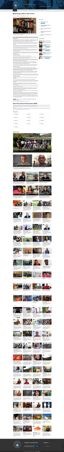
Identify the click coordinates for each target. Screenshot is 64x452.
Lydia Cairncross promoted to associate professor (36, 266)
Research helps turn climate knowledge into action (46, 41)
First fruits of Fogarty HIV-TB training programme (16, 349)
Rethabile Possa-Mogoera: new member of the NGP (27, 231)
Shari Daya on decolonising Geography (16, 254)
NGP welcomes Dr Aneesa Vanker (27, 301)
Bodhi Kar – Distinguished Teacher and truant (45, 180)
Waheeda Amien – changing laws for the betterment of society (44, 194)
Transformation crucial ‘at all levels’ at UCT (36, 325)
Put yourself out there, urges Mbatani (46, 337)
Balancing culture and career (46, 384)
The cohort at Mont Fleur (36, 420)
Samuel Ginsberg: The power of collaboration (46, 373)
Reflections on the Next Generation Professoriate (27, 278)
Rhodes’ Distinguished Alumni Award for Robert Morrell (36, 242)
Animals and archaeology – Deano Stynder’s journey (32, 180)
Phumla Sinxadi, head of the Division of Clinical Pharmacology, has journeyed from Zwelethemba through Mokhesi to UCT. (19, 197)
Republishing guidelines (37, 451)
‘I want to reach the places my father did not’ (46, 314)
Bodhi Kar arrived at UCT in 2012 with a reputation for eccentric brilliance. (44, 182)
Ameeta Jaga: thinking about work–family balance (46, 219)
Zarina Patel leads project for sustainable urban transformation (37, 219)
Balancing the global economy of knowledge (17, 314)
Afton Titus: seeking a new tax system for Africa (26, 219)
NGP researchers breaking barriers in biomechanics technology (37, 254)
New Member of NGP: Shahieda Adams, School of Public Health (46, 290)
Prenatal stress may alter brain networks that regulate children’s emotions (45, 25)
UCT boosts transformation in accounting (26, 325)
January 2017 (16, 126)
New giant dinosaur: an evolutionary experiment (16, 337)
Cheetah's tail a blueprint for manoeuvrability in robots (26, 408)
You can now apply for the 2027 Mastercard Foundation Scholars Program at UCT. (47, 53)
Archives (38, 10)
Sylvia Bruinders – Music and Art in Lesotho (17, 266)
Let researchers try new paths (16, 384)
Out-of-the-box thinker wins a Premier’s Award (36, 314)
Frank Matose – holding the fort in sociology (19, 180)
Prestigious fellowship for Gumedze (27, 384)
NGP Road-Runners (15, 301)
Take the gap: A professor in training (26, 349)
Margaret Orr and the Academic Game (46, 408)
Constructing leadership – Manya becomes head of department (21, 165)
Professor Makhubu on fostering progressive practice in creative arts (47, 44)
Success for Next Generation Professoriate (36, 361)
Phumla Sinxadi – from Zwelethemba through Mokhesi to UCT (19, 193)
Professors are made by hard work (27, 396)
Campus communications (24, 10)
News (18, 10)
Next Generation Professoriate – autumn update (17, 408)
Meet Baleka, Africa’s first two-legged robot (27, 314)
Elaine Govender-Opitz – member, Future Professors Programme (47, 242)
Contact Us (42, 10)
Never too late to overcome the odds (17, 325)
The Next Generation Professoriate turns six (24, 149)
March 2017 (42, 123)
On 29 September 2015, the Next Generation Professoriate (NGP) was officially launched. (23, 150)
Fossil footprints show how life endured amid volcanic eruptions (17, 278)
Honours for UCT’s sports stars (46, 325)
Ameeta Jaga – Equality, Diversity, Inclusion (32, 194)
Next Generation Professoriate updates (26, 266)
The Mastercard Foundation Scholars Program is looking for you (46, 31)
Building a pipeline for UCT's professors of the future (26, 420)
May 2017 (29, 123)
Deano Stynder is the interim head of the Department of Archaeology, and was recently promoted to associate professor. (31, 183)
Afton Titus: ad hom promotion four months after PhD (46, 231)
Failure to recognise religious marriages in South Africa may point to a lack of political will (17, 361)
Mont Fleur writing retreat (36, 384)
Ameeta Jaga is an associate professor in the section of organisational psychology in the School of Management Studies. (31, 197)
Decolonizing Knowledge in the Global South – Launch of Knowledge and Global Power (27, 290)
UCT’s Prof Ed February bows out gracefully (27, 242)
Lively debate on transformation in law (17, 420)
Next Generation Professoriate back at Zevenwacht (46, 207)
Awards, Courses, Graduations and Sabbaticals (47, 278)
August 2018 (16, 120)
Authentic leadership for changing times (47, 397)
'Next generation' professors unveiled (26, 432)
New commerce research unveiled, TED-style (27, 337)
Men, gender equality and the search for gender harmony (17, 242)
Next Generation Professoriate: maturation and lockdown (36, 231)
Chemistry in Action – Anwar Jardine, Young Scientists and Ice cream (37, 290)
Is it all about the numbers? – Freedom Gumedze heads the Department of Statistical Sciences (41, 165)
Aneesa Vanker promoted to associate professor (46, 254)
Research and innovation (26, 307)
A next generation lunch (45, 420)
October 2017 (16, 123)
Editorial (44, 426)
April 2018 (29, 120)
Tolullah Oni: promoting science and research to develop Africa (36, 408)
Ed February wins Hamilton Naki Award (37, 337)
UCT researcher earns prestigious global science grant (46, 28)
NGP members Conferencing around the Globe (16, 290)
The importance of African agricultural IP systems (47, 56)
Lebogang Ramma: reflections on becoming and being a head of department (37, 207)
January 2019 (29, 117)
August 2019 (16, 117)
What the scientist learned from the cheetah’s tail (46, 302)
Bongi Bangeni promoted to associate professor (26, 254)
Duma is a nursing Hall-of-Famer (17, 396)
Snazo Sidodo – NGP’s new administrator (36, 302)
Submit (37, 446)
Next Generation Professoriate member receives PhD (36, 397)
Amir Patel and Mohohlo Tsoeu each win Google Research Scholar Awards (17, 219)
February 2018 (42, 120)
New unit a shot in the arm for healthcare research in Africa (46, 35)
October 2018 (42, 117)
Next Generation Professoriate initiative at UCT (36, 432)
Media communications (32, 10)
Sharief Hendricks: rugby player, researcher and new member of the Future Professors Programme (27, 207)
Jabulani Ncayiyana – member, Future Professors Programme (46, 266)
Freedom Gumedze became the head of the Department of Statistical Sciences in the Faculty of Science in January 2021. (41, 167)
